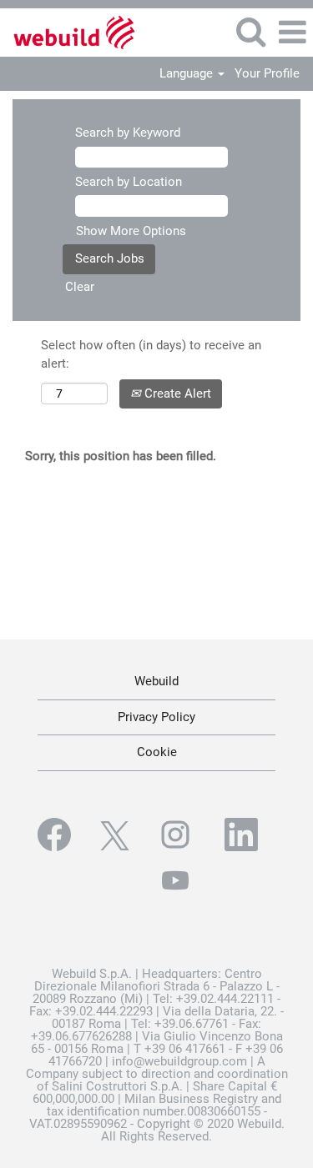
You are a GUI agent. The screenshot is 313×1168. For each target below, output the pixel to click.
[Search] (250, 31)
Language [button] (187, 74)
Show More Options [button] (131, 230)
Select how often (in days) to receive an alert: (151, 354)
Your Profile (267, 74)
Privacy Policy (156, 716)
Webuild (156, 681)
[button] (292, 32)
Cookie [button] (157, 751)
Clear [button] (79, 286)
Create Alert (176, 393)
